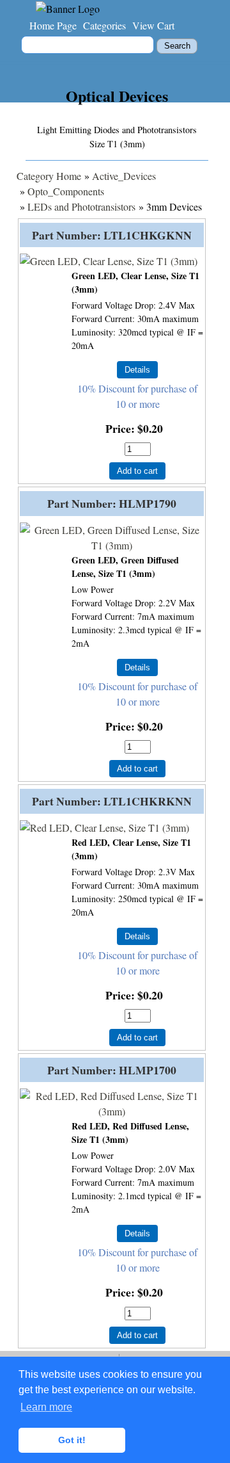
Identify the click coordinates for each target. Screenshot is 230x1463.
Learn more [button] (46, 1407)
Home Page (53, 25)
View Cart (153, 25)
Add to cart (137, 471)
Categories (104, 25)
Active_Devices (124, 175)
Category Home (49, 175)
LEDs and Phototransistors (81, 206)
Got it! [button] (72, 1440)
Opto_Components (65, 191)
